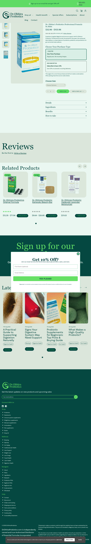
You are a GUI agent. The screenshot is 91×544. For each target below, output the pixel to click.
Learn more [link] (59, 539)
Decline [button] (80, 539)
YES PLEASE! (45, 278)
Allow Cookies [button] (69, 539)
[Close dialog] (78, 254)
